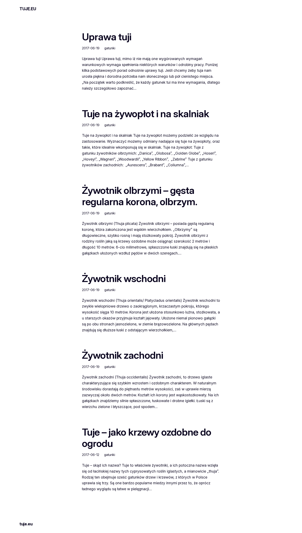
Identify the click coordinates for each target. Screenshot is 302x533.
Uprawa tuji (106, 36)
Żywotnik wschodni (124, 278)
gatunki (109, 48)
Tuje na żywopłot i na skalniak (145, 113)
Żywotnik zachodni (122, 355)
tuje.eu (28, 8)
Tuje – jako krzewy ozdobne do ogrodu (146, 437)
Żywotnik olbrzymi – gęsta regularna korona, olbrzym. (139, 196)
